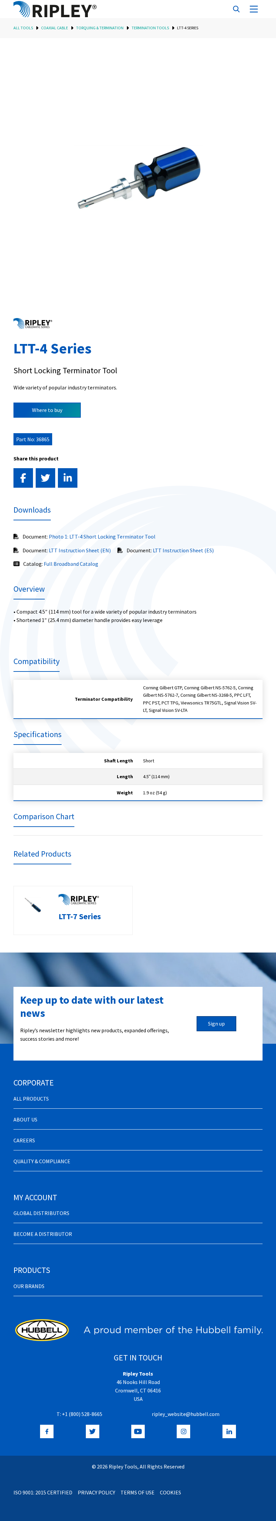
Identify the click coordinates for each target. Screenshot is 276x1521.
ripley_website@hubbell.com (185, 1414)
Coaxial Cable (54, 27)
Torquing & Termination (100, 27)
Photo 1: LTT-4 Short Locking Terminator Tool (102, 536)
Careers (24, 1140)
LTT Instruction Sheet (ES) (183, 550)
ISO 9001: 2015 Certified (42, 1492)
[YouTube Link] (138, 1431)
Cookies (170, 1492)
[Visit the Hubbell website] (138, 1330)
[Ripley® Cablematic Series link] (32, 323)
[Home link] (55, 9)
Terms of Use (137, 1492)
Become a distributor (42, 1234)
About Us (25, 1119)
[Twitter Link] (92, 1431)
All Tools (23, 27)
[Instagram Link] (183, 1431)
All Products (31, 1098)
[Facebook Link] (47, 1431)
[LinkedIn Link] (229, 1431)
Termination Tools (150, 27)
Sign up (216, 1023)
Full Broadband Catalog (71, 563)
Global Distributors (41, 1213)
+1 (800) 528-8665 (82, 1414)
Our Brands (28, 1286)
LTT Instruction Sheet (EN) (80, 550)
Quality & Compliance (41, 1161)
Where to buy (47, 410)
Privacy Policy (96, 1492)
